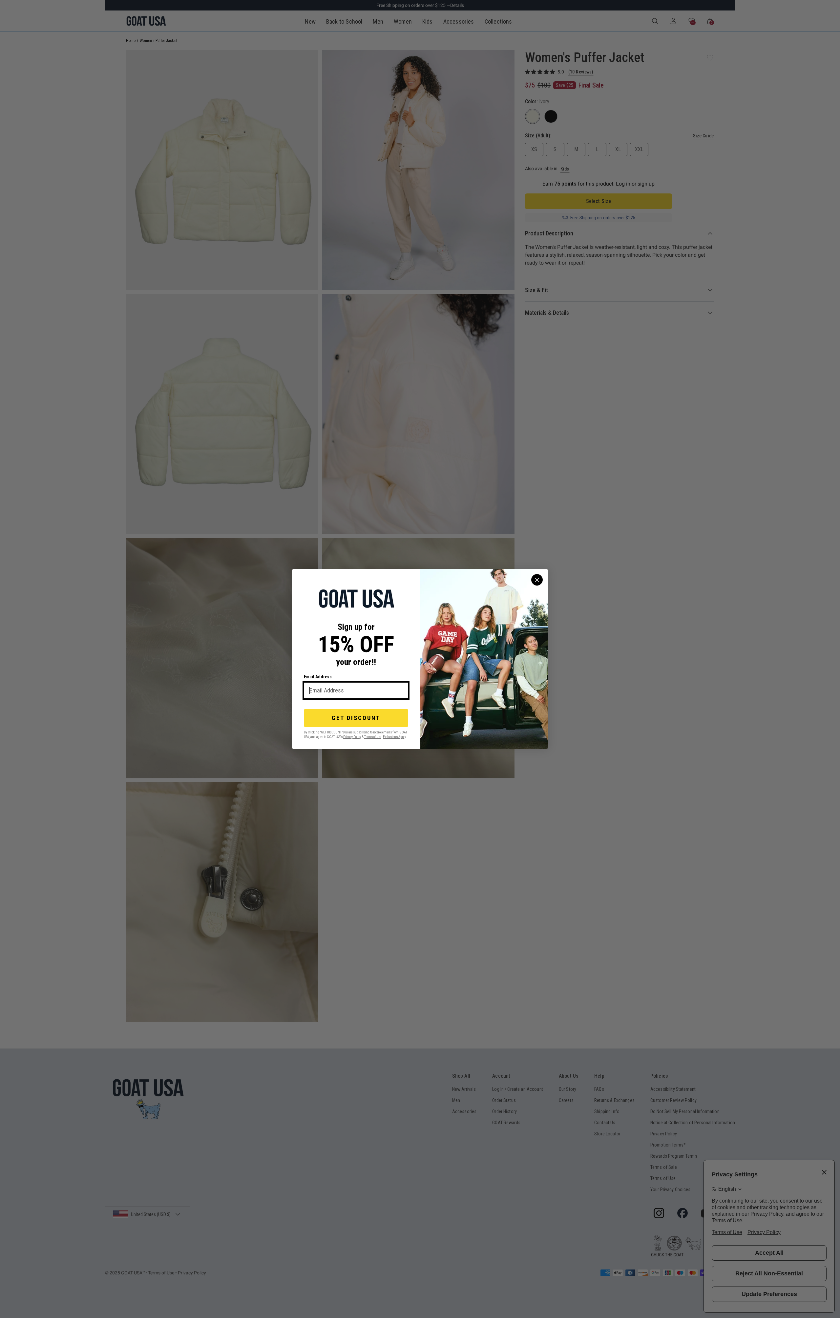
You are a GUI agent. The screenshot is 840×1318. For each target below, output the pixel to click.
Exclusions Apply (394, 737)
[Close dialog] (537, 580)
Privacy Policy (352, 737)
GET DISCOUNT (356, 717)
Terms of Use (372, 737)
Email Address (318, 676)
